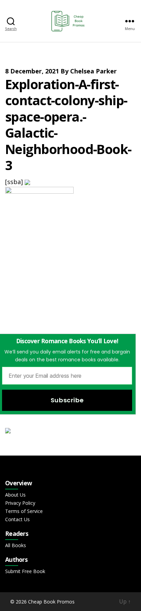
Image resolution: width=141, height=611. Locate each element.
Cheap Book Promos (51, 601)
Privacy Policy (20, 503)
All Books (15, 545)
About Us (15, 494)
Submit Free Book (25, 571)
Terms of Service (24, 511)
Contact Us (17, 519)
